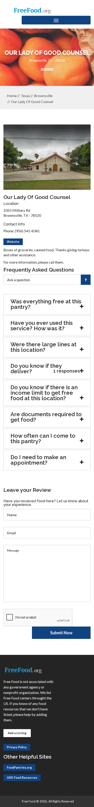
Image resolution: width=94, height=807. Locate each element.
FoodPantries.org (19, 767)
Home (12, 95)
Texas (25, 95)
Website (13, 241)
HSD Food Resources (22, 777)
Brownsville (43, 95)
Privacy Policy (17, 747)
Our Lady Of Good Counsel (32, 101)
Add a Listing (17, 733)
